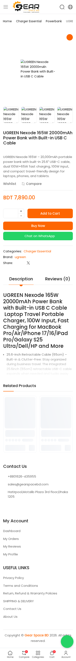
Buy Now (38, 226)
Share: (8, 263)
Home (7, 21)
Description (21, 279)
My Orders (11, 539)
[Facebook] (5, 506)
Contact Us (12, 608)
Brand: (8, 257)
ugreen (20, 257)
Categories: (12, 251)
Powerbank (54, 21)
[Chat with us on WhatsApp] (67, 642)
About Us (10, 616)
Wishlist (9, 184)
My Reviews (12, 546)
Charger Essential (29, 21)
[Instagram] (13, 506)
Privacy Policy (13, 578)
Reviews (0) (57, 279)
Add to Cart (50, 213)
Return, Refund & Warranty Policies (30, 593)
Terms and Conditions (20, 585)
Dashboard (11, 531)
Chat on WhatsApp (39, 236)
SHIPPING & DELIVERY (18, 601)
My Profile (10, 554)
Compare (34, 184)
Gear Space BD (36, 635)
